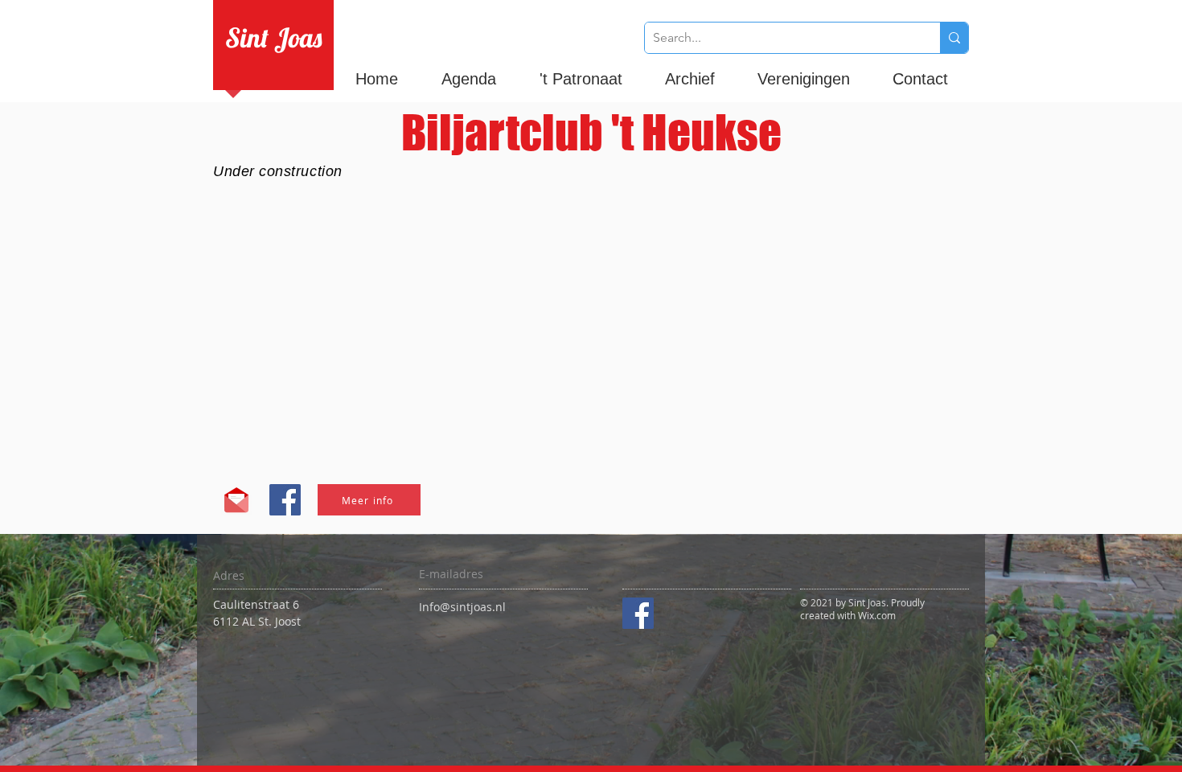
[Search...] (954, 38)
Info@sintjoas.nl (462, 606)
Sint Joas (273, 37)
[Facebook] (638, 613)
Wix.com (877, 615)
